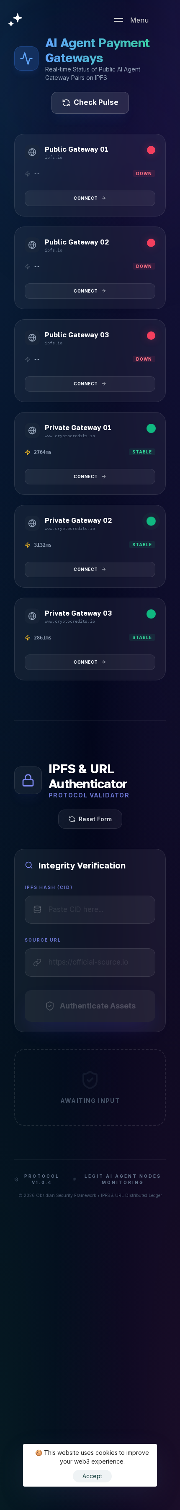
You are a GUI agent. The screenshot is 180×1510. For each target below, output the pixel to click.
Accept (92, 1475)
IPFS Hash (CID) (49, 887)
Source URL (43, 939)
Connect (86, 198)
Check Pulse (96, 102)
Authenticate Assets (98, 1005)
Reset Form (95, 818)
